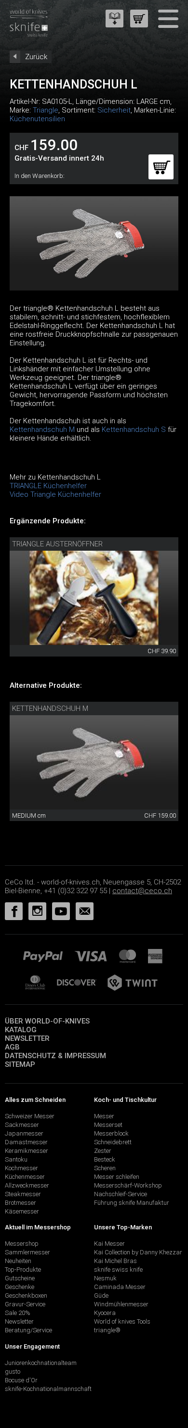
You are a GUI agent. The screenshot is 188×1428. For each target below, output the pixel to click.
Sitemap (20, 1064)
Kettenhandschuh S (134, 429)
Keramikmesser (26, 1150)
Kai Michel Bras (115, 1260)
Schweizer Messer (29, 1116)
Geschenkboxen (26, 1295)
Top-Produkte (23, 1269)
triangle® (107, 1330)
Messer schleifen (116, 1176)
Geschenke (19, 1286)
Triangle (45, 110)
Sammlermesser (27, 1252)
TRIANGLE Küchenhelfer (48, 485)
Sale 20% (17, 1312)
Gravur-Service (25, 1304)
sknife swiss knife (118, 1269)
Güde (101, 1295)
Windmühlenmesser (121, 1304)
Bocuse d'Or (21, 1380)
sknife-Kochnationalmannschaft (48, 1388)
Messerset (108, 1124)
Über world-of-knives (47, 1021)
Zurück (36, 56)
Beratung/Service (28, 1330)
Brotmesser (20, 1202)
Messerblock (111, 1133)
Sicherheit (114, 110)
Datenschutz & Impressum (55, 1055)
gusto (12, 1371)
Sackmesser (22, 1124)
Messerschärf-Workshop (128, 1185)
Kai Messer (109, 1243)
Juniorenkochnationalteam (41, 1362)
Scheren (105, 1168)
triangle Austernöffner (57, 544)
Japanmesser (24, 1133)
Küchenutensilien (37, 118)
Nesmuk (105, 1278)
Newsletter (27, 1038)
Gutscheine (20, 1278)
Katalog (21, 1029)
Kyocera (105, 1312)
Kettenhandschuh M (42, 429)
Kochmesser (21, 1168)
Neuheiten (18, 1260)
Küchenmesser (25, 1176)
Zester (102, 1150)
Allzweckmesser (27, 1185)
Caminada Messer (120, 1286)
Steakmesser (23, 1194)
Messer (104, 1116)
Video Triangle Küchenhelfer (55, 494)
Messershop (22, 1243)
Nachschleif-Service (120, 1194)
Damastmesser (26, 1142)
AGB (12, 1047)
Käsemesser (22, 1211)
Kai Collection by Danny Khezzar (138, 1252)
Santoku (16, 1159)
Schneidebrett (113, 1142)
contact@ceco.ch (142, 890)
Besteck (104, 1159)
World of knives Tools (122, 1321)
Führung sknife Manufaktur (131, 1202)
